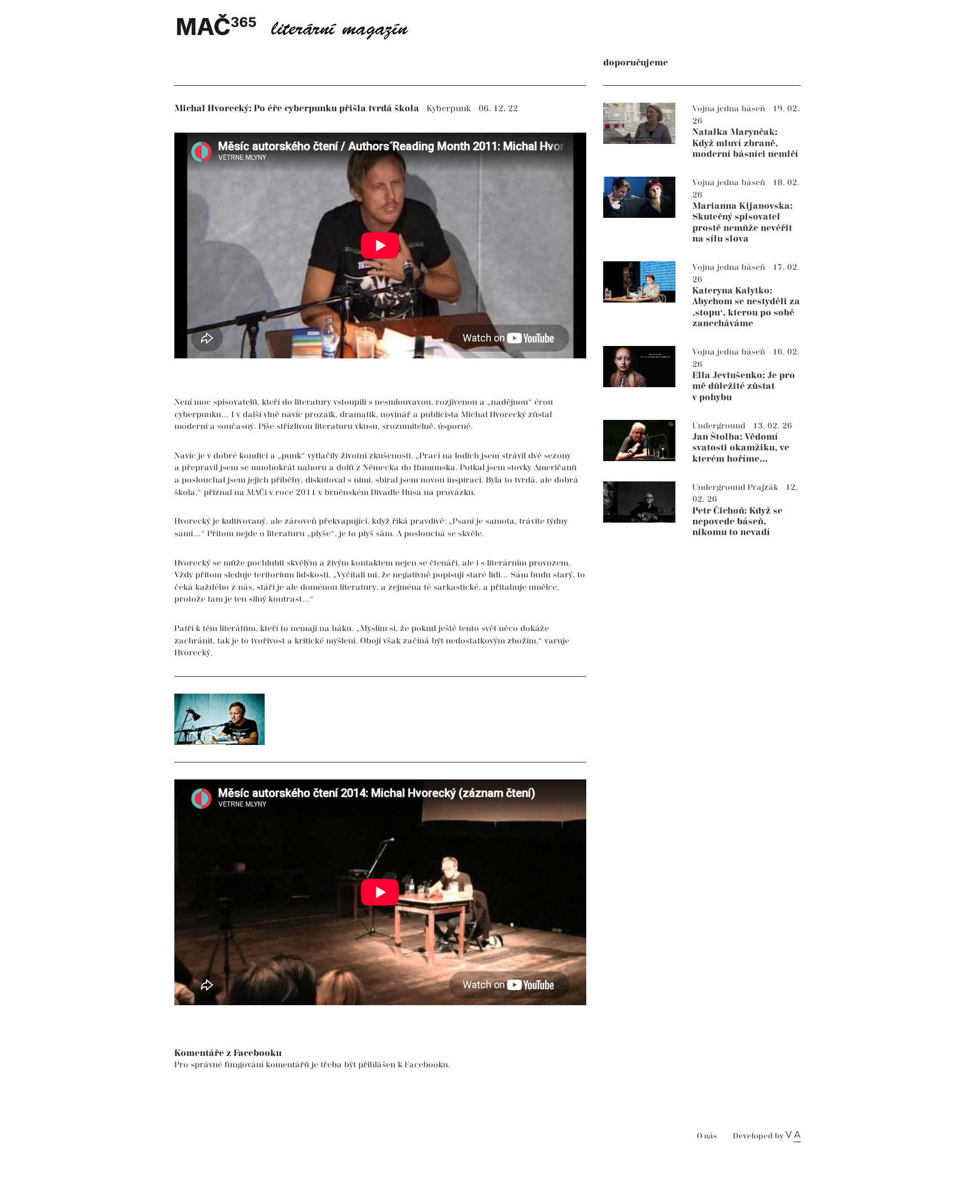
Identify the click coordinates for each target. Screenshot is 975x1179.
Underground (720, 426)
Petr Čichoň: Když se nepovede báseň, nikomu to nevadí (737, 521)
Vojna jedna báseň (729, 108)
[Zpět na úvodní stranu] (301, 25)
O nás (707, 1136)
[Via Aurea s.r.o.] (793, 1136)
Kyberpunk (450, 108)
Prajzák (764, 487)
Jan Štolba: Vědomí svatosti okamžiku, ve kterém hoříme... (740, 447)
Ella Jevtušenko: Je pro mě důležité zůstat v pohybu (743, 386)
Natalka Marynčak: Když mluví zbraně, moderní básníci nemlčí (745, 143)
